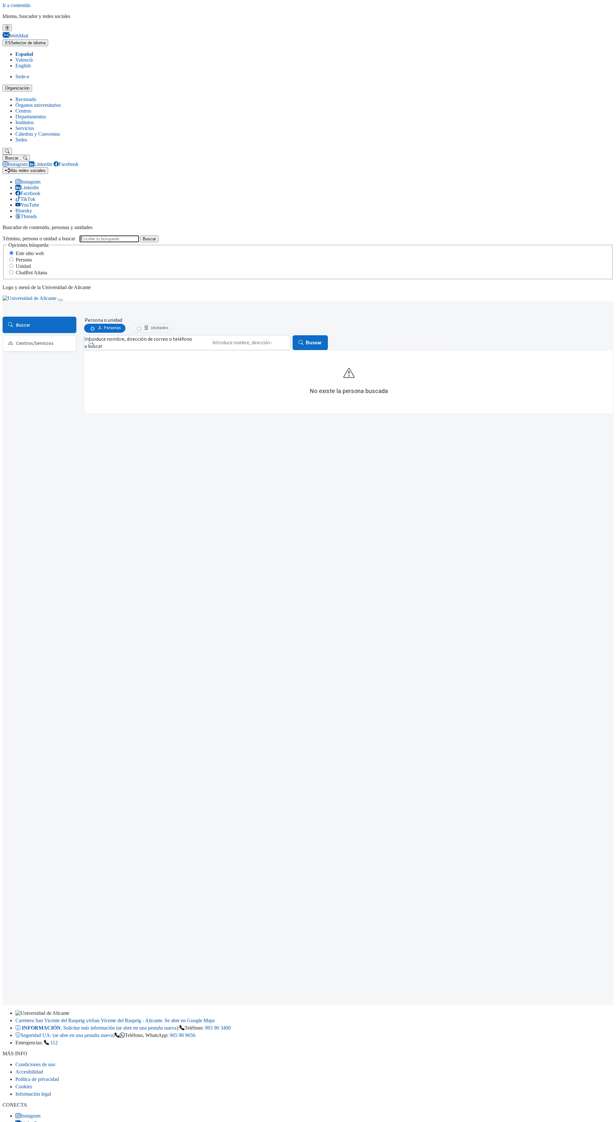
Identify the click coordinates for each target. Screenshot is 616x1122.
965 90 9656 (182, 1035)
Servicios (24, 128)
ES (25, 42)
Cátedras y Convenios (37, 134)
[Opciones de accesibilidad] (7, 27)
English (23, 65)
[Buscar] (7, 151)
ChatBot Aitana (31, 272)
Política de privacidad (37, 1079)
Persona (24, 259)
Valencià (24, 60)
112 (54, 1042)
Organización (17, 88)
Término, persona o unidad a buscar (39, 238)
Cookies (23, 1086)
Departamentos (30, 116)
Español (24, 54)
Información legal (33, 1094)
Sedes (21, 139)
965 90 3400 (218, 1028)
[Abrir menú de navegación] (60, 300)
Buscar (149, 238)
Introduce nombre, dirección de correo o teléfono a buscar (138, 343)
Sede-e (22, 76)
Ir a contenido (16, 5)
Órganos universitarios (38, 105)
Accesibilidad (29, 1072)
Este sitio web (30, 253)
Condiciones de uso (35, 1064)
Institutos (24, 122)
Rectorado (25, 99)
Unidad (23, 266)
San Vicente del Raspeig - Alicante (115, 1020)
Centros (23, 111)
